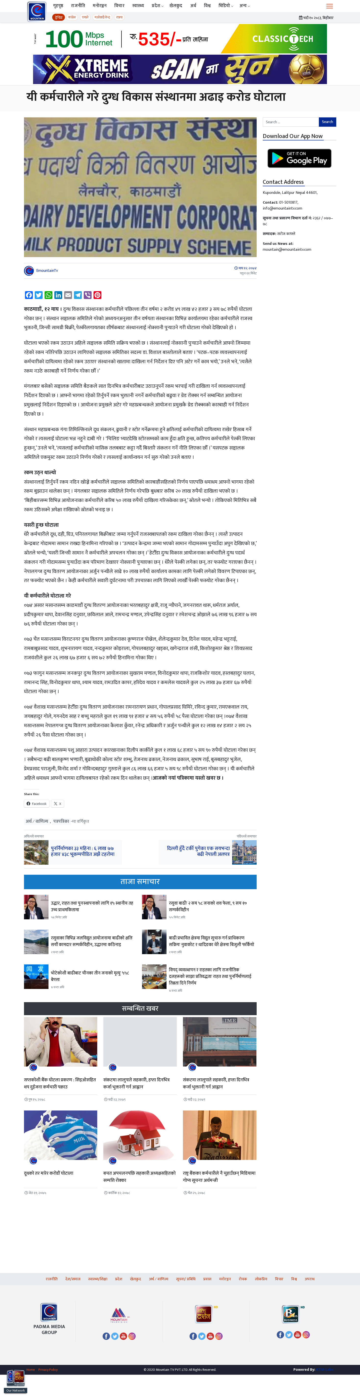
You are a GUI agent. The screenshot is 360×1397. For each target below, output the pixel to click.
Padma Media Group (49, 1329)
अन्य (243, 6)
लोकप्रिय (261, 1279)
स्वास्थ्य (138, 6)
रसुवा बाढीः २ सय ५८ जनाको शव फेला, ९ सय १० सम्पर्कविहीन (208, 907)
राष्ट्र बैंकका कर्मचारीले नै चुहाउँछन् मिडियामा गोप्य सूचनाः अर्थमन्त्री (219, 1177)
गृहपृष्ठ (58, 6)
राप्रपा (119, 17)
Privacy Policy (48, 1369)
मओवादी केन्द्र (102, 17)
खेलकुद (175, 6)
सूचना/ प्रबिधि (185, 1279)
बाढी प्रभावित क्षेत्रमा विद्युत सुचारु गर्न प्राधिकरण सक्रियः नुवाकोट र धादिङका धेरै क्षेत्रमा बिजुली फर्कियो (211, 941)
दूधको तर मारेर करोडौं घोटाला (48, 1173)
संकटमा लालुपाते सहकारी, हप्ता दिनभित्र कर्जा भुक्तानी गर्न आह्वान (136, 1083)
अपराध (309, 1279)
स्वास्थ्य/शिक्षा (97, 1279)
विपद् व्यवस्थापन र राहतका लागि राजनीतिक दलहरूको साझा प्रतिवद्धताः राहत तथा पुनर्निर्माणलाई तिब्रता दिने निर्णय (210, 976)
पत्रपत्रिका (61, 821)
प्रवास (207, 1279)
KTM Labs (325, 1369)
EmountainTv (47, 270)
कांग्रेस (72, 17)
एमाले (85, 17)
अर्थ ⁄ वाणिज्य (37, 821)
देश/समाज (72, 1279)
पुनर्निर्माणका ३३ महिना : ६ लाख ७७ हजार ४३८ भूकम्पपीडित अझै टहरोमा (82, 851)
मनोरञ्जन (100, 6)
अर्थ (193, 6)
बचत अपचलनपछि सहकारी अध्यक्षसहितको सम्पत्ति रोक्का (139, 1177)
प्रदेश (156, 6)
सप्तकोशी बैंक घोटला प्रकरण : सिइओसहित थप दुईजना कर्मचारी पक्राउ (60, 1083)
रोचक (243, 1279)
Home (30, 1369)
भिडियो (224, 6)
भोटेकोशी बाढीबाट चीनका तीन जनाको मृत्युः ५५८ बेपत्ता (90, 977)
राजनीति (78, 6)
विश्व (207, 6)
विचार (119, 6)
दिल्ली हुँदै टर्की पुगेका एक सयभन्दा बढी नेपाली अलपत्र (198, 851)
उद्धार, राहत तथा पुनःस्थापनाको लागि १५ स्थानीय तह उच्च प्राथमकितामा (92, 907)
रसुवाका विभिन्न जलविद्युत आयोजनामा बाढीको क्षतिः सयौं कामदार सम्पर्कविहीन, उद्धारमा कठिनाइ (92, 941)
